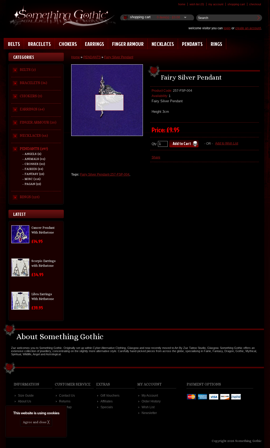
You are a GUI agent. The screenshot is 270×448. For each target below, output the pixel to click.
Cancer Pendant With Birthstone (43, 230)
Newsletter (149, 413)
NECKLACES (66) (34, 135)
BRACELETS (39, 43)
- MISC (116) (31, 179)
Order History (151, 401)
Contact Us (67, 395)
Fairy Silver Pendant (118, 57)
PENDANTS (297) (34, 149)
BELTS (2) (28, 69)
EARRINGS (94, 43)
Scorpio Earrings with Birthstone (43, 263)
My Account (215, 4)
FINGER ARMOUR (128, 43)
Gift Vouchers (109, 395)
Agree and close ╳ (36, 422)
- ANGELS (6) (31, 154)
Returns (64, 401)
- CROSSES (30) (33, 164)
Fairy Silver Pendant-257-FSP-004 (104, 174)
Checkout (255, 4)
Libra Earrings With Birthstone (42, 296)
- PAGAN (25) (31, 184)
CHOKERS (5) (31, 96)
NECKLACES (163, 43)
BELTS (14, 43)
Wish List (148, 407)
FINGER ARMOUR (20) (38, 122)
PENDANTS (192, 43)
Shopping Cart (236, 4)
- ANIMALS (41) (33, 159)
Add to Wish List (226, 143)
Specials (106, 407)
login (227, 28)
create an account (248, 28)
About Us (24, 401)
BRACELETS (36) (33, 83)
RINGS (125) (30, 197)
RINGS (216, 43)
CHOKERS (68, 43)
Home (181, 4)
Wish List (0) (197, 4)
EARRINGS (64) (32, 109)
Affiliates (106, 401)
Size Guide (26, 395)
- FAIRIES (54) (32, 169)
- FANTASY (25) (33, 174)
